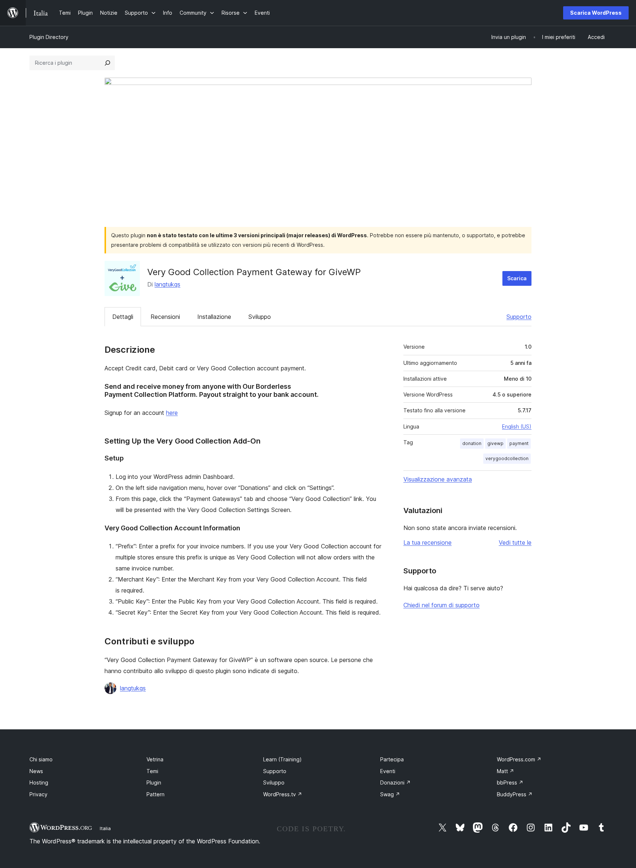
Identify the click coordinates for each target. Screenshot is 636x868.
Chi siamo (41, 759)
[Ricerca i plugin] (107, 63)
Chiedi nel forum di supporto (441, 605)
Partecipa (392, 759)
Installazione (214, 316)
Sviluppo (259, 316)
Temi (152, 771)
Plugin (153, 782)
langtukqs (167, 284)
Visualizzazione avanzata (437, 479)
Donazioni (395, 782)
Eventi (387, 771)
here (172, 412)
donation (471, 443)
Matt (505, 771)
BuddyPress (515, 794)
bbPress (510, 782)
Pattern (155, 794)
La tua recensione (427, 542)
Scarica (517, 278)
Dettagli (122, 316)
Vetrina (154, 759)
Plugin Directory (48, 37)
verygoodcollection (507, 458)
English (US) (516, 426)
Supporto (518, 316)
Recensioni (165, 316)
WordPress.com (519, 759)
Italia (105, 828)
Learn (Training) (282, 759)
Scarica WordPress (596, 13)
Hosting (38, 782)
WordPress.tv (282, 794)
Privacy (38, 794)
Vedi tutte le (515, 542)
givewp (495, 443)
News (36, 771)
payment (519, 443)
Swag (390, 794)
